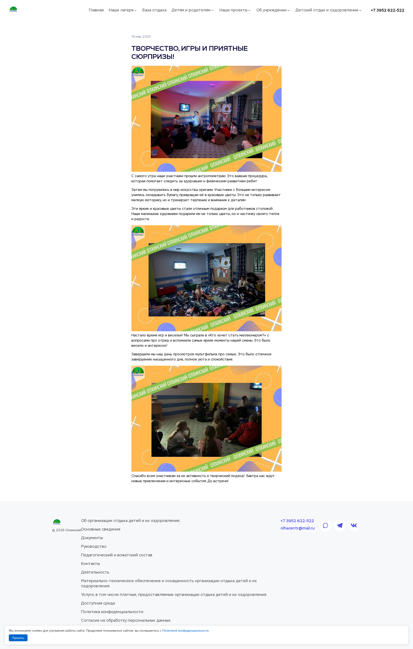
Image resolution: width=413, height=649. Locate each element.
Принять (18, 638)
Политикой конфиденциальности (185, 630)
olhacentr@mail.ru (297, 528)
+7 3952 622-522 (387, 10)
